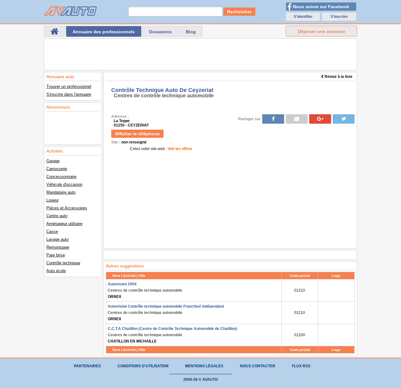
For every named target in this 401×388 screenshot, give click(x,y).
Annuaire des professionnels (104, 31)
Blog (191, 31)
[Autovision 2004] (336, 290)
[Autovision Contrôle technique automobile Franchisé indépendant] (336, 313)
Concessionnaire (61, 176)
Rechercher (239, 11)
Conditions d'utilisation (143, 366)
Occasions (160, 31)
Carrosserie (56, 168)
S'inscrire (339, 16)
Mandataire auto (61, 192)
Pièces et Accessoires (66, 208)
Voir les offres (180, 149)
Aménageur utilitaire (64, 223)
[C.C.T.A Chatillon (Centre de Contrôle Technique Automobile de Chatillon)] (336, 335)
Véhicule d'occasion (64, 184)
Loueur (52, 200)
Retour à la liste (338, 76)
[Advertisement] (200, 54)
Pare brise (55, 255)
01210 (299, 290)
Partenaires (87, 366)
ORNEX (145, 290)
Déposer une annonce (321, 31)
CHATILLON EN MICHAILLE (172, 334)
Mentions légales (204, 366)
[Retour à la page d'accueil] (54, 31)
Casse (52, 231)
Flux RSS (301, 366)
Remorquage (57, 247)
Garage (53, 161)
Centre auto (56, 215)
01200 (299, 335)
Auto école (56, 270)
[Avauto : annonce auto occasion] (70, 11)
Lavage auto (57, 239)
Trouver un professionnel (68, 86)
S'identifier (303, 16)
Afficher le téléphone (137, 133)
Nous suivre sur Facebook (321, 6)
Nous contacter (257, 366)
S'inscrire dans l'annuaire (68, 94)
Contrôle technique (63, 263)
